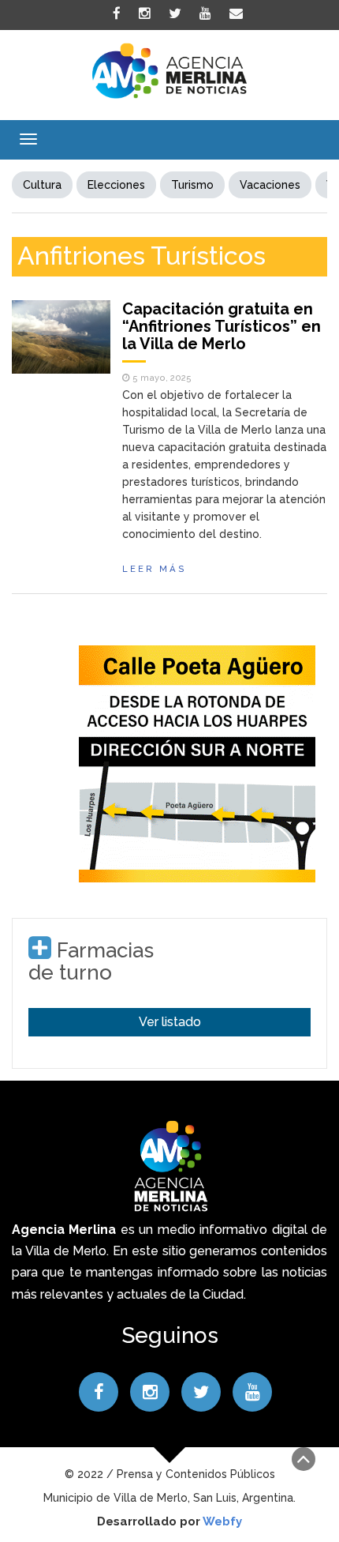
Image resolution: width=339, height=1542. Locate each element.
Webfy (222, 1521)
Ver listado (170, 1021)
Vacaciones (270, 185)
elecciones (116, 185)
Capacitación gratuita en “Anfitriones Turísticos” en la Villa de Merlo (221, 326)
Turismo (192, 185)
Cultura (42, 185)
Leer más (154, 568)
